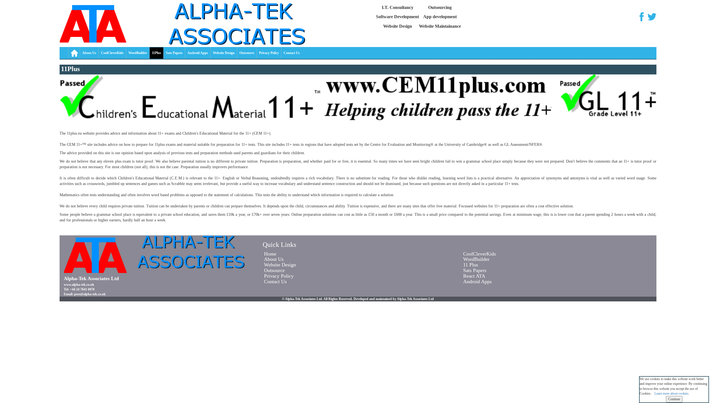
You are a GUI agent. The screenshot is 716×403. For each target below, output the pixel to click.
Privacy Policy (269, 53)
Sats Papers (174, 53)
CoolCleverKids (112, 53)
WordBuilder (137, 53)
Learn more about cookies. (671, 393)
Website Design (224, 53)
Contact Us (292, 53)
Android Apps (197, 53)
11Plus (156, 53)
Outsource (246, 53)
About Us (89, 53)
